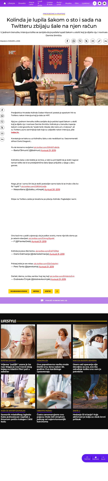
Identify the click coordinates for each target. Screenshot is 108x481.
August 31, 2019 (48, 150)
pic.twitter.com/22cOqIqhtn (46, 263)
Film (77, 3)
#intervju (36, 291)
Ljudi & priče (40, 3)
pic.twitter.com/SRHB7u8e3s (46, 147)
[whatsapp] (73, 41)
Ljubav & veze (50, 3)
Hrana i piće (31, 3)
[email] (92, 41)
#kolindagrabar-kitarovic (19, 291)
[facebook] (67, 41)
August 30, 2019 (52, 189)
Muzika (68, 3)
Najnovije (87, 459)
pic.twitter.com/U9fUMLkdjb (33, 186)
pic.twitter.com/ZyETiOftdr (47, 251)
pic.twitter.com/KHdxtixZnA (62, 276)
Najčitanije (96, 459)
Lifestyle (11, 3)
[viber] (80, 41)
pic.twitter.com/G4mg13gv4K (41, 238)
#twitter (48, 291)
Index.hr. (15, 132)
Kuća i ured (59, 3)
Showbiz (22, 3)
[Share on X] (86, 41)
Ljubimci (85, 3)
